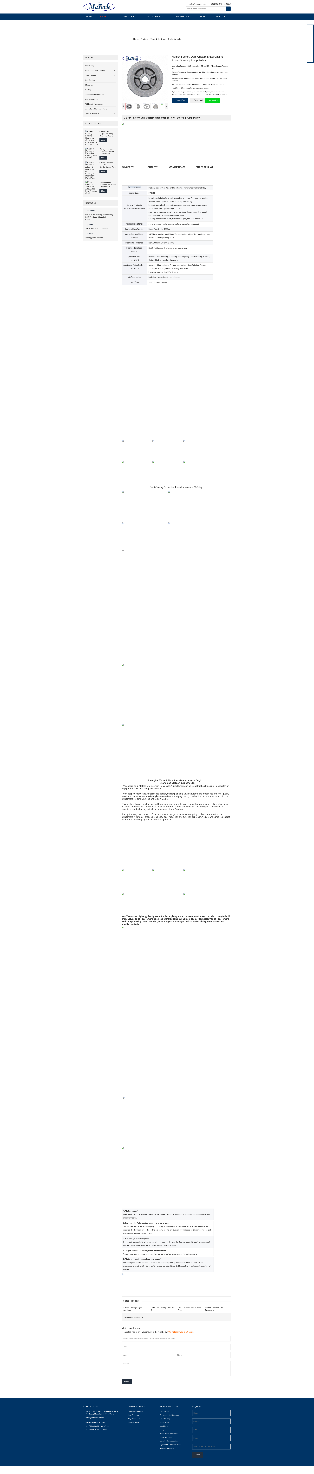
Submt (126, 1382)
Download (197, 100)
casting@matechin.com (197, 4)
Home (89, 17)
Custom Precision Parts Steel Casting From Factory (106, 151)
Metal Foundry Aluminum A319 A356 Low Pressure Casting (107, 184)
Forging (88, 90)
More (103, 140)
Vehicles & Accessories (94, 104)
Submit (197, 1455)
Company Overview (135, 1411)
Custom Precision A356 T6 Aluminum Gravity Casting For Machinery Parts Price (107, 165)
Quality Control (133, 1422)
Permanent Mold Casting (95, 71)
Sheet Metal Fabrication (94, 94)
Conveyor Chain (91, 99)
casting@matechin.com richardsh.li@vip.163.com (95, 1420)
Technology (182, 17)
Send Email (180, 100)
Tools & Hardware (158, 39)
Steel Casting (90, 75)
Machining (89, 85)
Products (105, 17)
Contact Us (219, 17)
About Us (127, 17)
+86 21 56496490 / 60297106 (97, 1426)
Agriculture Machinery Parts (96, 109)
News (202, 17)
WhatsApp (212, 100)
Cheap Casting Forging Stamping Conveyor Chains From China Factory (107, 133)
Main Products (133, 1415)
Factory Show (153, 17)
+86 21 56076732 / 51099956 (220, 4)
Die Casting (89, 66)
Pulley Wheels (174, 39)
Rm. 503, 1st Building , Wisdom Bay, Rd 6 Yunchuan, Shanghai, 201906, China (101, 1412)
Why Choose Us (134, 1419)
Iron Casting (90, 80)
